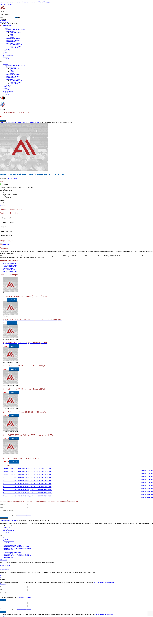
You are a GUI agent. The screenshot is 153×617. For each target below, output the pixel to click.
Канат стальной (11, 41)
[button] (6, 5)
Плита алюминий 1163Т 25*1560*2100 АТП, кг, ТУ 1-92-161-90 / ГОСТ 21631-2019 (27, 468)
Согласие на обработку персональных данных (17, 548)
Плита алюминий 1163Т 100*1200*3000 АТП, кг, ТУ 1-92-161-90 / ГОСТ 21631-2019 (27, 493)
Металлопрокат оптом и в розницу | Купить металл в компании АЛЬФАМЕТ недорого (25, 2)
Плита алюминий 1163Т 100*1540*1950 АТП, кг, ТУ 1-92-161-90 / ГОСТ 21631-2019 (27, 496)
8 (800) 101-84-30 (5, 565)
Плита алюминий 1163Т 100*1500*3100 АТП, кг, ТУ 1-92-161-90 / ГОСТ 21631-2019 (27, 490)
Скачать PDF (5, 244)
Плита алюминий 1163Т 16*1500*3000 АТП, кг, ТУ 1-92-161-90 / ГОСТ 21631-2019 (27, 481)
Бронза (12, 37)
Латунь (12, 35)
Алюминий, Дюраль (16, 32)
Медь (11, 34)
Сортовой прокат (8, 268)
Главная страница (5, 520)
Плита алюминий (33, 122)
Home (1, 122)
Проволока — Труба (15, 46)
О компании (6, 51)
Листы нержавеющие (9, 263)
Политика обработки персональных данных (16, 546)
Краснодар (3, 20)
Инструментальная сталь (13, 38)
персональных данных (24, 515)
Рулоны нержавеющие (10, 265)
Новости (5, 52)
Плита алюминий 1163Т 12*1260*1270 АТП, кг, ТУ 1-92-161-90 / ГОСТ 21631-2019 (27, 487)
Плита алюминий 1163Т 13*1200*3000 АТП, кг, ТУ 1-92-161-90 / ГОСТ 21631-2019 (27, 475)
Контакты (6, 58)
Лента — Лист (14, 48)
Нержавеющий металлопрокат (15, 29)
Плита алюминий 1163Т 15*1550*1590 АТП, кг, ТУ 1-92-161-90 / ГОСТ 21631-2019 (27, 484)
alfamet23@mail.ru (7, 25)
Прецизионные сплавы (13, 43)
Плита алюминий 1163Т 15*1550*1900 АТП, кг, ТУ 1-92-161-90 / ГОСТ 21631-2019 (27, 472)
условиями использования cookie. (104, 582)
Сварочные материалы (10, 266)
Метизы (8, 49)
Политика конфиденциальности (12, 545)
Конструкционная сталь (13, 40)
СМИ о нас (6, 54)
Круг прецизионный (16, 44)
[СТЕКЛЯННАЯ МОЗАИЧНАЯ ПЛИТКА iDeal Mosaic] (2, 9)
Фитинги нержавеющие (10, 271)
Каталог (5, 28)
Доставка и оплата (8, 55)
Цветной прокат (11, 31)
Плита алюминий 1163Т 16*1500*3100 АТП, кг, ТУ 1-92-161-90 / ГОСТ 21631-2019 (27, 478)
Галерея (5, 57)
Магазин (14, 520)
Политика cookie (8, 550)
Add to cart (3, 120)
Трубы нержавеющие (9, 270)
